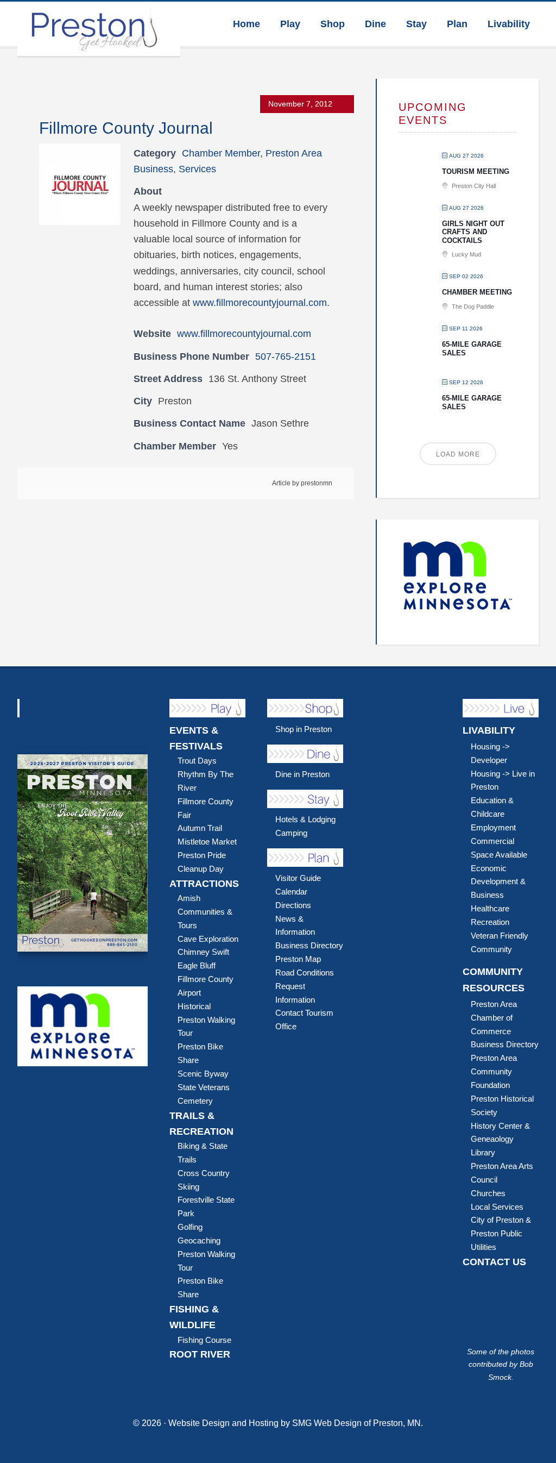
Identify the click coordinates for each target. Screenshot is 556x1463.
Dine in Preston (302, 774)
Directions (293, 905)
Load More (458, 454)
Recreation (490, 922)
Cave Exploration (208, 938)
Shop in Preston (303, 729)
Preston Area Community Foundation (494, 1071)
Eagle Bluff (197, 965)
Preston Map (298, 959)
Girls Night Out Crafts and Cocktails (473, 232)
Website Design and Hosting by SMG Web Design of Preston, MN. (295, 1423)
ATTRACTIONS (204, 883)
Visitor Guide (298, 878)
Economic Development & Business (498, 882)
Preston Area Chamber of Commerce (494, 1017)
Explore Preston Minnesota (98, 29)
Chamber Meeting (477, 292)
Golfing (190, 1226)
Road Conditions (304, 972)
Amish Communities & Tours (205, 911)
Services (197, 169)
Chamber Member (221, 153)
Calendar (291, 891)
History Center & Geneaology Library (500, 1139)
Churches (488, 1193)
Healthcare (490, 908)
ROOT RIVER (199, 1354)
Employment (493, 827)
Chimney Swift (203, 951)
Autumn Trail (200, 828)
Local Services (497, 1206)
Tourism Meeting (475, 171)
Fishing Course (204, 1340)
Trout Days (197, 760)
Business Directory (309, 945)
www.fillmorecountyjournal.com (260, 302)
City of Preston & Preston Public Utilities (501, 1233)
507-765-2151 (285, 356)
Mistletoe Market (207, 841)
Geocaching (199, 1240)
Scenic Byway (203, 1073)
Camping (291, 832)
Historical (194, 1006)
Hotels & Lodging (305, 819)
